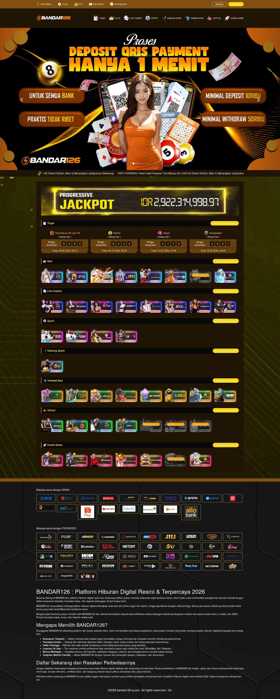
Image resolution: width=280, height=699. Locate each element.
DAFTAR (236, 4)
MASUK (219, 4)
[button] (21, 98)
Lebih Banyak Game (225, 261)
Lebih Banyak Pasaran (224, 223)
